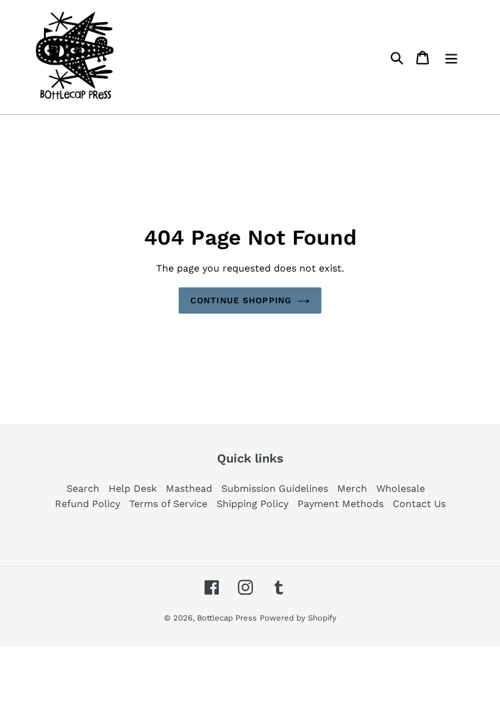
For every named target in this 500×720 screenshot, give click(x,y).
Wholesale (400, 488)
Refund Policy (87, 503)
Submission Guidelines (274, 488)
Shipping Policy (252, 503)
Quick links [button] (250, 458)
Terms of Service (168, 503)
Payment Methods (341, 503)
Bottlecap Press (227, 617)
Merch (352, 488)
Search (82, 488)
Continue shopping (240, 300)
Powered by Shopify (298, 617)
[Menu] (452, 57)
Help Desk (133, 488)
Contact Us (419, 503)
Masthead (189, 488)
